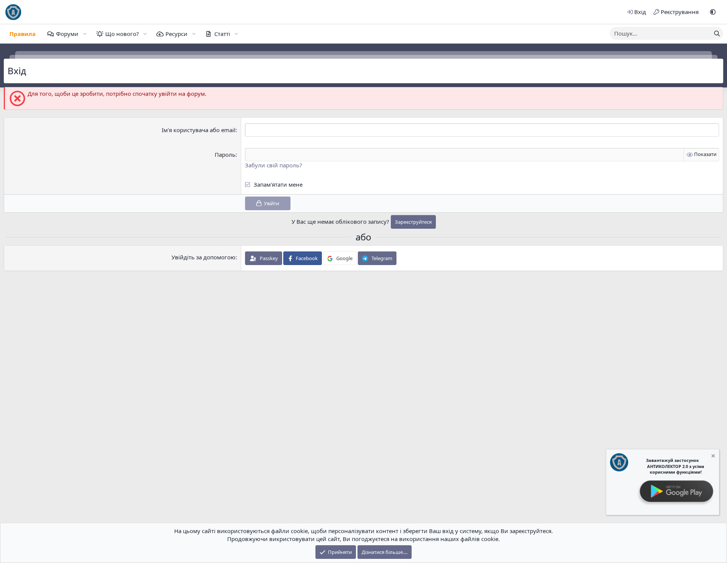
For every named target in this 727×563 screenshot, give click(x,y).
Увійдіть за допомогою (204, 257)
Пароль (225, 154)
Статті (222, 33)
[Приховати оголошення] (713, 456)
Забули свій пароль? (273, 165)
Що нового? (122, 33)
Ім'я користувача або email (199, 130)
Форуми (67, 33)
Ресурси (176, 33)
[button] (712, 12)
